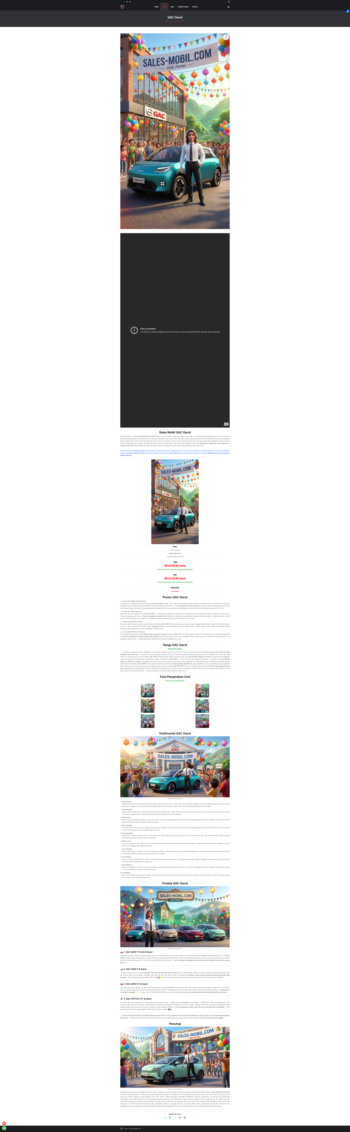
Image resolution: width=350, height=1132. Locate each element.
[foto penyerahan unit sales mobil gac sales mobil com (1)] (147, 690)
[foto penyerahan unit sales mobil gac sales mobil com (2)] (202, 690)
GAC (123, 35)
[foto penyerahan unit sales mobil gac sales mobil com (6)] (202, 721)
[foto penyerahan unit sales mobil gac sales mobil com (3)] (147, 706)
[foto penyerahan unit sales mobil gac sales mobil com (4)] (202, 706)
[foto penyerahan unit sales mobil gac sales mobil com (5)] (147, 721)
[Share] (348, 11)
